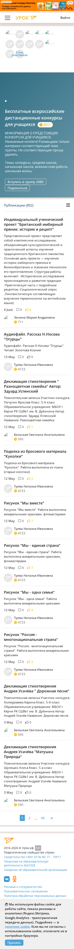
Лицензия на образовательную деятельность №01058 (26, 863)
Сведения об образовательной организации (35, 870)
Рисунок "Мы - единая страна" (32, 545)
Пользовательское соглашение (26, 891)
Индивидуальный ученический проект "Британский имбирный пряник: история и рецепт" (33, 224)
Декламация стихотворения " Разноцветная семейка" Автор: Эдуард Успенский (32, 386)
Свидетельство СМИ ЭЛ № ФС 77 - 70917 (32, 857)
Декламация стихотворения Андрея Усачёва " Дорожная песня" (36, 688)
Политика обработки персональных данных (35, 896)
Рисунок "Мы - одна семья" (29, 592)
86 (43, 818)
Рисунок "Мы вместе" (24, 503)
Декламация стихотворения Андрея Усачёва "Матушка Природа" (30, 751)
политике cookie (17, 926)
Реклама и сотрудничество (23, 887)
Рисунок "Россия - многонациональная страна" (31, 637)
